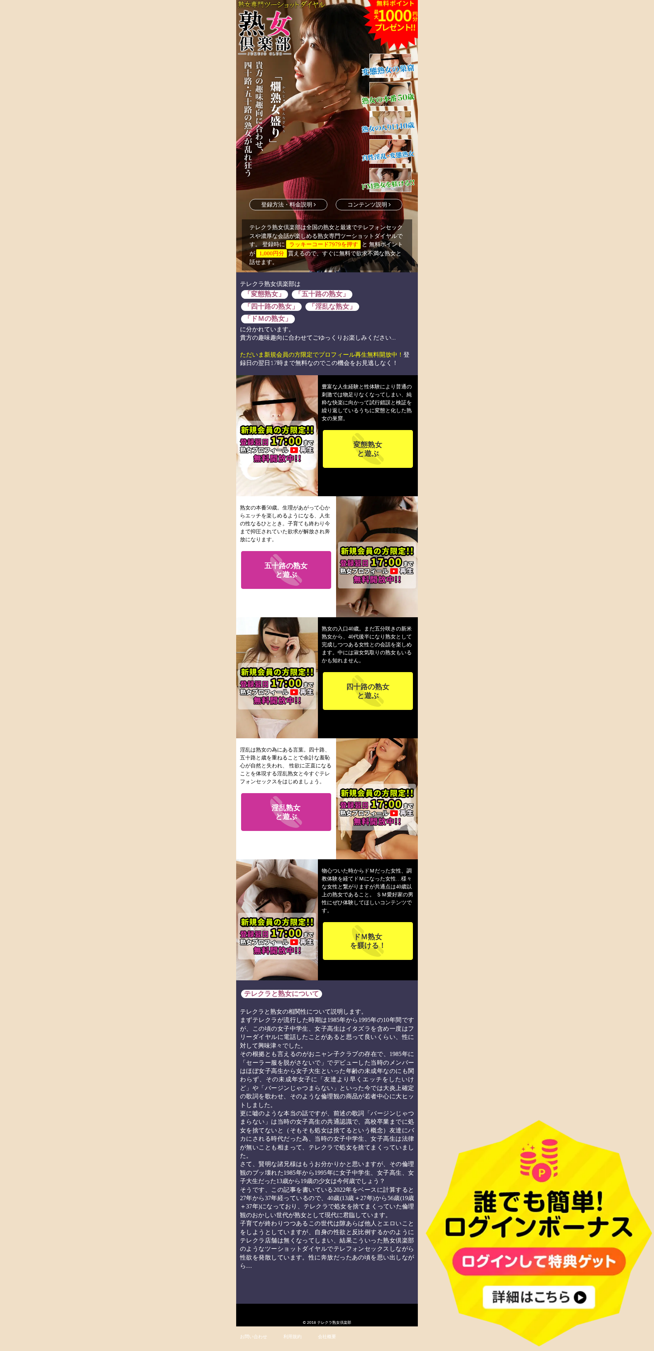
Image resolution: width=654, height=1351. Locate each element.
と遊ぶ (367, 449)
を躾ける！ (368, 941)
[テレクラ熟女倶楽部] (281, 33)
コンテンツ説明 (368, 205)
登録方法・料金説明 (287, 205)
